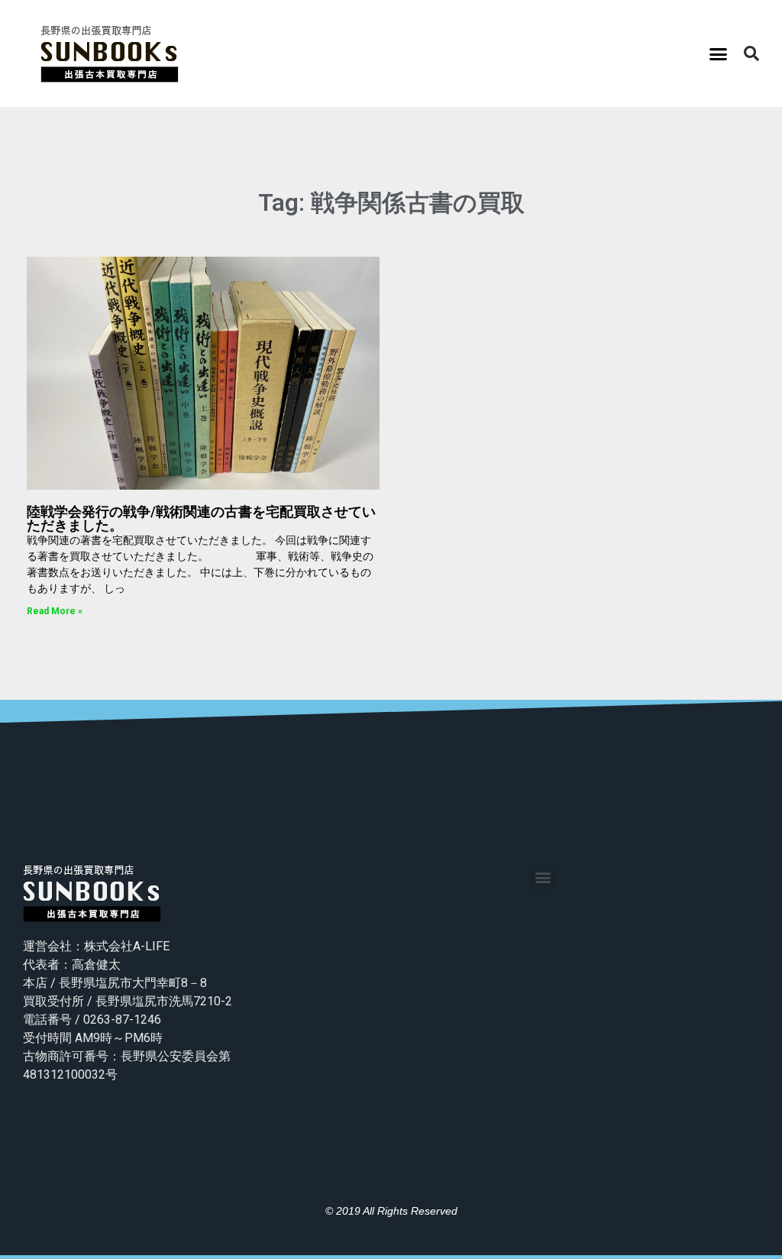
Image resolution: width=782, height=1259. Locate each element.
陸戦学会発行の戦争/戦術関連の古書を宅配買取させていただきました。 (201, 518)
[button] (718, 53)
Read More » (54, 611)
